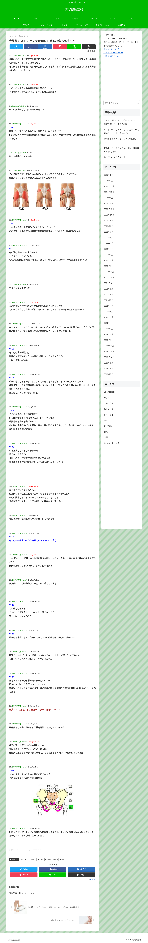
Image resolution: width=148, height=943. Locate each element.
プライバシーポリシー (113, 53)
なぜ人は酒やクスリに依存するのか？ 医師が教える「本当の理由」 (120, 122)
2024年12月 (109, 186)
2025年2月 (108, 181)
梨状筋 (56, 859)
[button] (89, 46)
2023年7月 (108, 232)
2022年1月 (108, 266)
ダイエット (109, 415)
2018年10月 (109, 357)
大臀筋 (41, 859)
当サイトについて (111, 49)
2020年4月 (108, 323)
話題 (106, 437)
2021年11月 (109, 277)
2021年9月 (108, 289)
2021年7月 (108, 300)
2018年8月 (108, 368)
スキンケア (109, 403)
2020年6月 (108, 311)
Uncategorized (110, 392)
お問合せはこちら (111, 56)
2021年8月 (108, 294)
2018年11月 (109, 351)
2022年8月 (108, 237)
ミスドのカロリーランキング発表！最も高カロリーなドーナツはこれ (121, 131)
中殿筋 (34, 859)
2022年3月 (108, 255)
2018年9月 (108, 363)
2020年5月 (108, 317)
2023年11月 (109, 209)
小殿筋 (49, 859)
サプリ (107, 398)
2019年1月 (108, 340)
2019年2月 (108, 334)
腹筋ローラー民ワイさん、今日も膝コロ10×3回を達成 (121, 150)
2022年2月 (108, 260)
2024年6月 (108, 198)
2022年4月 (108, 249)
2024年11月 (109, 192)
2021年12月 (109, 272)
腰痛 (62, 859)
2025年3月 (108, 175)
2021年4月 (108, 306)
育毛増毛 (108, 426)
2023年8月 (108, 226)
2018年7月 (108, 374)
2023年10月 (109, 215)
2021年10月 (109, 283)
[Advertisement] (119, 82)
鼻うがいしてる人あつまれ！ (116, 157)
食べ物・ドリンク (112, 443)
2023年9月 (108, 220)
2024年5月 (108, 203)
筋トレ (107, 420)
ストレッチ (15, 859)
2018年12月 (109, 346)
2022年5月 (108, 243)
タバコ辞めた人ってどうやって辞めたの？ (120, 140)
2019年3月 (108, 329)
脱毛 (106, 432)
